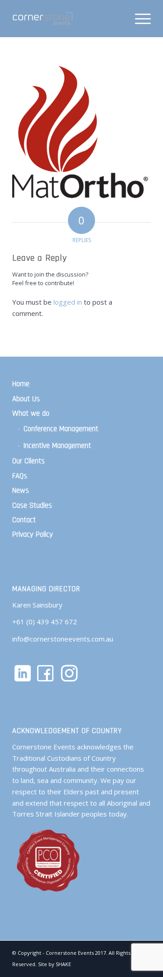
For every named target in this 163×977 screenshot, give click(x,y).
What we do (30, 413)
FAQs (19, 476)
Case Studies (32, 505)
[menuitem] (138, 18)
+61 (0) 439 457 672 (44, 621)
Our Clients (28, 461)
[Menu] (138, 18)
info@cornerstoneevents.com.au (62, 638)
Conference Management (61, 429)
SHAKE (63, 964)
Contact (24, 520)
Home (20, 384)
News (20, 491)
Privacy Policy (32, 535)
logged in (67, 301)
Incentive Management (57, 446)
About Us (26, 399)
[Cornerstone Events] (67, 18)
